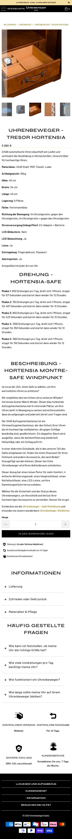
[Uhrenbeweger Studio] (36, 8)
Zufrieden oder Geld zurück (27, 599)
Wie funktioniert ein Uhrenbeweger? (34, 679)
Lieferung (15, 586)
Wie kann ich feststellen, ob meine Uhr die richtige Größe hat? (33, 648)
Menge (5, 517)
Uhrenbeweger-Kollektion (54, 510)
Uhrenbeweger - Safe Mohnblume (41, 506)
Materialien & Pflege (23, 612)
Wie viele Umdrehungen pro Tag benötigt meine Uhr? (31, 665)
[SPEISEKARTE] (3, 8)
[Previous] (4, 63)
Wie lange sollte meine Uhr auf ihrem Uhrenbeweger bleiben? (34, 694)
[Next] (67, 63)
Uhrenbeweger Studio (39, 815)
